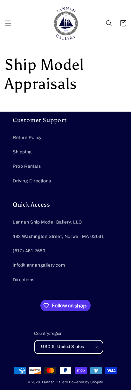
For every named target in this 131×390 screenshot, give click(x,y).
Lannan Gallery (55, 382)
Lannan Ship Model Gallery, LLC (47, 222)
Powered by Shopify (86, 382)
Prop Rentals (27, 166)
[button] (8, 23)
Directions (24, 279)
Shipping (22, 152)
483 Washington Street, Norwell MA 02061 (58, 236)
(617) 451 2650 (29, 250)
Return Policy (27, 137)
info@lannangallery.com (39, 265)
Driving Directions (32, 181)
